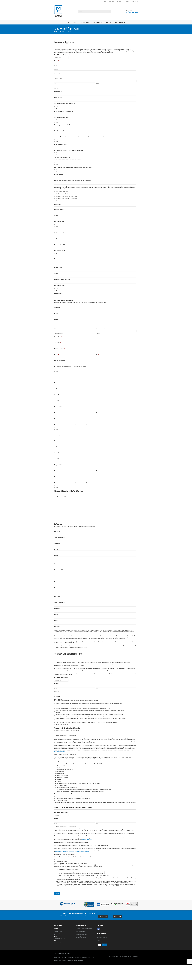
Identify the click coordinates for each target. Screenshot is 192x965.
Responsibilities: (59, 348)
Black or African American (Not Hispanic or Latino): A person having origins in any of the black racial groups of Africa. (83, 708)
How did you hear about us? (62, 125)
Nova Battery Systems (81, 931)
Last (97, 65)
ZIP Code (56, 88)
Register (135, 1)
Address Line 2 (58, 78)
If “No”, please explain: (60, 144)
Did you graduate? (60, 221)
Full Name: (57, 531)
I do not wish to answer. (61, 800)
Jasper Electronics (80, 930)
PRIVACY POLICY (66, 953)
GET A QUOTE (117, 916)
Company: (57, 307)
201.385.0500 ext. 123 (59, 938)
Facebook (98, 929)
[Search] (109, 11)
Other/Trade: (58, 267)
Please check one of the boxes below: (64, 793)
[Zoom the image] (132, 902)
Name (56, 60)
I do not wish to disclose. (62, 724)
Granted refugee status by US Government (66, 196)
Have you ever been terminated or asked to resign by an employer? (73, 167)
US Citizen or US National (62, 191)
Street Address (58, 73)
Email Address (58, 97)
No (57, 108)
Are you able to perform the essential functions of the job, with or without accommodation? (80, 136)
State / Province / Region (102, 328)
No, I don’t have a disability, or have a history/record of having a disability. (73, 798)
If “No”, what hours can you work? (63, 111)
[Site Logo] (58, 11)
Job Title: (57, 342)
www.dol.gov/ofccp (59, 751)
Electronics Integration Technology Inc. (84, 928)
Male (57, 694)
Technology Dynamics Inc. (81, 936)
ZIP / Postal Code (58, 333)
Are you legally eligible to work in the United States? (68, 150)
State (97, 83)
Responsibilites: (58, 406)
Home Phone (58, 91)
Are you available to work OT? (62, 117)
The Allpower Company (81, 937)
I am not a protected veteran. (63, 859)
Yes (57, 106)
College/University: (59, 232)
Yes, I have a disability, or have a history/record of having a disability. (71, 796)
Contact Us (122, 22)
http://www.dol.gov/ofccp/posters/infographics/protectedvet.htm (72, 851)
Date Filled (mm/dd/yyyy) (62, 55)
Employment (111, 1)
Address (57, 69)
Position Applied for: (60, 131)
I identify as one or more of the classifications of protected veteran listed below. (75, 856)
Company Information (96, 22)
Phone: (56, 313)
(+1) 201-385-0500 (132, 12)
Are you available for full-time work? (64, 103)
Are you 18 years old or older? (62, 157)
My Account (119, 1)
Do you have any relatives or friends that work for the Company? (72, 180)
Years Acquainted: (59, 537)
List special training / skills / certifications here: (67, 496)
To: (97, 354)
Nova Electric (78, 933)
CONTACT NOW (103, 916)
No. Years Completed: (60, 244)
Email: (56, 555)
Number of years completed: (62, 279)
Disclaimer (57, 626)
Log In (127, 1)
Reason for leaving (59, 418)
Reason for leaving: (60, 360)
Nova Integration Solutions (81, 934)
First (55, 65)
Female (58, 696)
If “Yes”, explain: (58, 174)
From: (56, 354)
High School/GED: (59, 209)
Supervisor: (58, 336)
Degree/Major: (58, 258)
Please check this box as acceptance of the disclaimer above (71, 647)
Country (98, 333)
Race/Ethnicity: (58, 699)
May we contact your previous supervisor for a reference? (71, 366)
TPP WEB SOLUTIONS (132, 957)
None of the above (60, 200)
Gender (56, 691)
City (55, 83)
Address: (56, 215)
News (105, 1)
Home (68, 22)
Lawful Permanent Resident (62, 193)
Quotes (115, 22)
